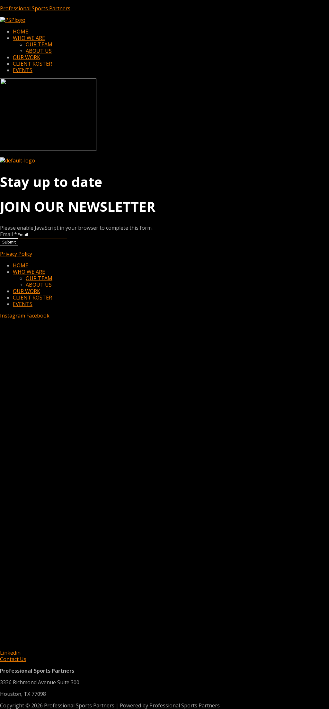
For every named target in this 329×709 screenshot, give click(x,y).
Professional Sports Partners (35, 8)
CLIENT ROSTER (32, 63)
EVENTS (22, 70)
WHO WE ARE (29, 37)
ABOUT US (39, 50)
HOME (20, 31)
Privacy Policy (16, 253)
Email (8, 234)
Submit (9, 242)
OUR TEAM (39, 44)
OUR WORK (26, 57)
